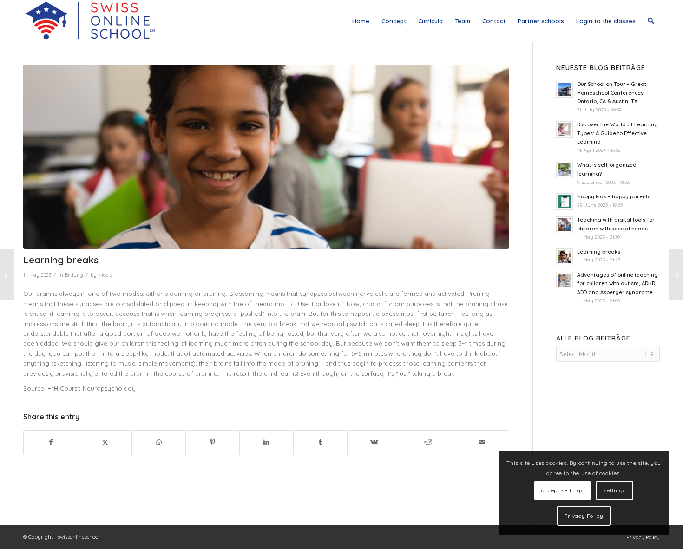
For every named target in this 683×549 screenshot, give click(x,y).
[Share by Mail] (482, 442)
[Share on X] (104, 442)
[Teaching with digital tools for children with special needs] (676, 274)
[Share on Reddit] (428, 442)
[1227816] (266, 157)
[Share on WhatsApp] (158, 442)
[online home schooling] (89, 20)
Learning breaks (598, 251)
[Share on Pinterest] (212, 442)
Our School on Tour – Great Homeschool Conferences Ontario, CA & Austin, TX (611, 93)
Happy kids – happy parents (613, 196)
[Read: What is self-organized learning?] (564, 170)
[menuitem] (360, 20)
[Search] (651, 20)
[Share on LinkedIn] (266, 442)
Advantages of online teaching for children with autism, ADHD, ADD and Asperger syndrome (617, 284)
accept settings (562, 490)
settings (615, 490)
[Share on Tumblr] (320, 442)
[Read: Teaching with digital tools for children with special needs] (564, 224)
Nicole (105, 275)
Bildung (74, 275)
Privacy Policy (583, 515)
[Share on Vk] (374, 442)
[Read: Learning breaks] (564, 256)
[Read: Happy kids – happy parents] (564, 201)
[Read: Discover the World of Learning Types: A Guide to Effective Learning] (564, 129)
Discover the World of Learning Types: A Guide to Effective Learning (617, 133)
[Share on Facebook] (51, 442)
